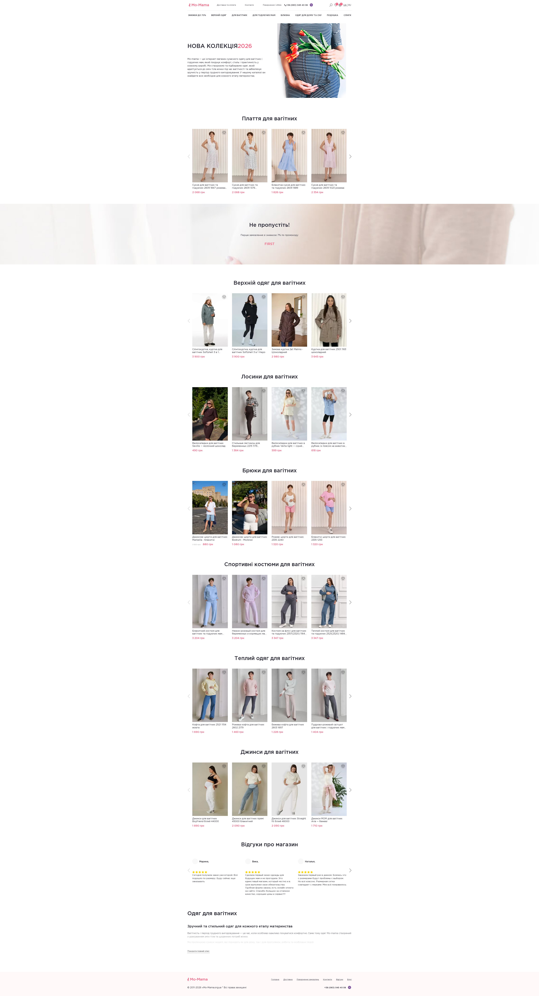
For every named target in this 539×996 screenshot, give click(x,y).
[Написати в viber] (311, 4)
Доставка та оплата (226, 5)
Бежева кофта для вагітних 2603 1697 (288, 726)
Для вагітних (239, 15)
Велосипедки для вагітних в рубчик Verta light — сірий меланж (288, 445)
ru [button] (349, 5)
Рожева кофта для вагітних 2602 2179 (248, 726)
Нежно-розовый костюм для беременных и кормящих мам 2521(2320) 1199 (249, 633)
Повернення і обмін (272, 5)
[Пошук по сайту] (331, 5)
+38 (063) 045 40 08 (297, 5)
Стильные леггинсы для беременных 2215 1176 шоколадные (246, 445)
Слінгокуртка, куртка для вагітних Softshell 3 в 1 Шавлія (207, 351)
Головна (275, 979)
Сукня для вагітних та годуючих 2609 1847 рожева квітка (208, 187)
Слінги (347, 15)
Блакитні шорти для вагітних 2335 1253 (328, 538)
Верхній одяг (218, 15)
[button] (350, 156)
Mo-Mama (200, 5)
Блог (349, 979)
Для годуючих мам (264, 15)
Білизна (285, 15)
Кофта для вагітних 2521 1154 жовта (209, 726)
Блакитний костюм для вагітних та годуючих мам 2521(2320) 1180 (207, 633)
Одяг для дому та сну (308, 15)
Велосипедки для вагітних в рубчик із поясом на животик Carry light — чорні (328, 445)
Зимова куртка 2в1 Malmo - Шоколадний (287, 350)
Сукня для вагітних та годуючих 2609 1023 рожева (327, 186)
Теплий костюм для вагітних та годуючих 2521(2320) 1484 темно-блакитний (328, 633)
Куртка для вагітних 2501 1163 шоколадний (328, 350)
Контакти (249, 5)
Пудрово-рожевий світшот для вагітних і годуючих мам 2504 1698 (327, 726)
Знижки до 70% (197, 15)
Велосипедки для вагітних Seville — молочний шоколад (208, 444)
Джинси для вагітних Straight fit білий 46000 (289, 820)
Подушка (332, 15)
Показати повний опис (198, 951)
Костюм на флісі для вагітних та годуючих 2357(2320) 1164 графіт (289, 633)
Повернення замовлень (308, 979)
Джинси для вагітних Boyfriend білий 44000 (205, 820)
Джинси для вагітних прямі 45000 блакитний (248, 820)
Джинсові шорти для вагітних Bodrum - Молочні (249, 538)
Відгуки (339, 979)
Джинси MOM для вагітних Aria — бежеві (326, 820)
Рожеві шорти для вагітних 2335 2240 (288, 538)
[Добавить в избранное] (224, 132)
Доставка (288, 979)
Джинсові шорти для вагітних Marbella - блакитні (209, 538)
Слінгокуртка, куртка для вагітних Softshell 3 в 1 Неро (248, 350)
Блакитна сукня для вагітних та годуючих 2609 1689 (288, 186)
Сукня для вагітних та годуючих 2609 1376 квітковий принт (245, 187)
